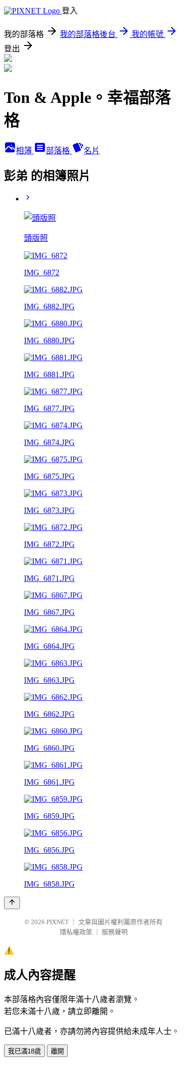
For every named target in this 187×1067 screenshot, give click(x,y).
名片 (92, 150)
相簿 (25, 150)
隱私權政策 (76, 932)
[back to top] (12, 903)
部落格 (59, 150)
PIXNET (57, 922)
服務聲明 (115, 932)
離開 (57, 1051)
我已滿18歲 (24, 1051)
